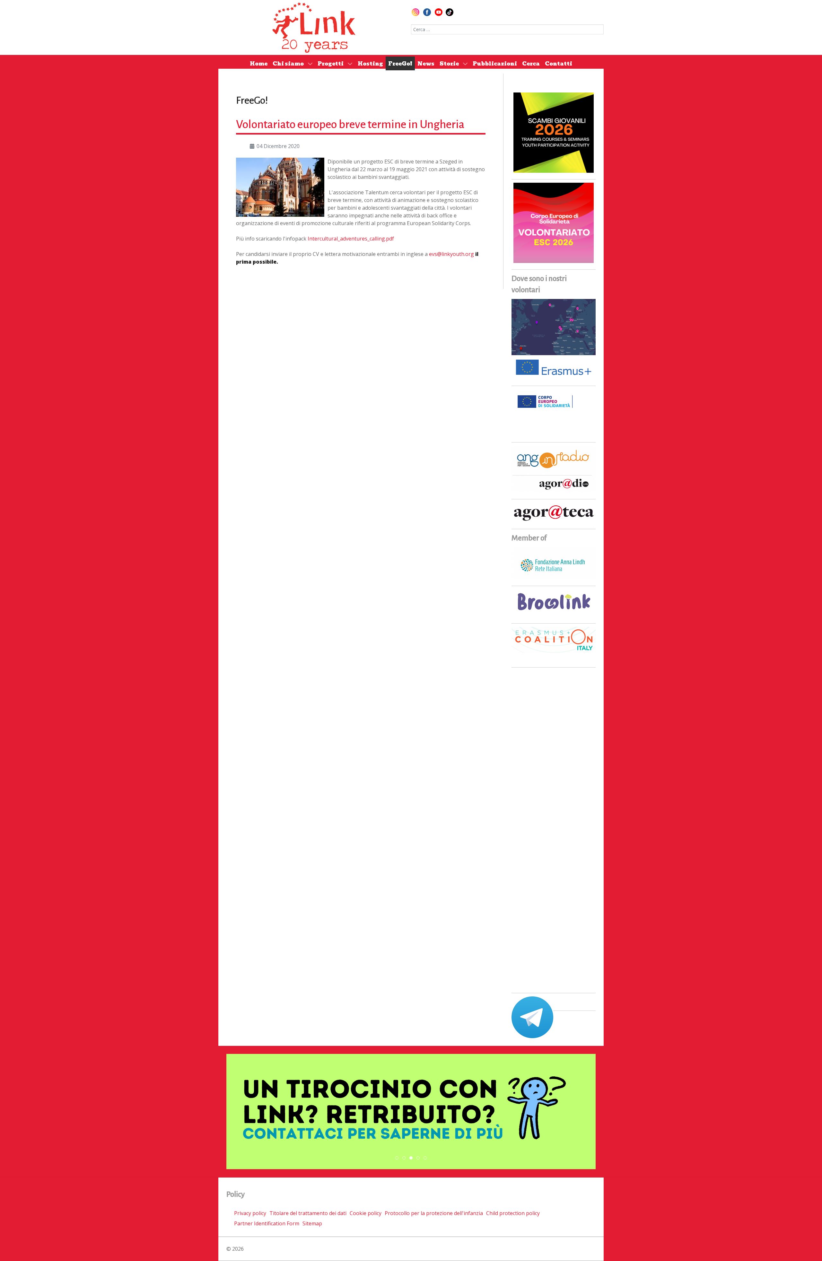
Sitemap (312, 1223)
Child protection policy (513, 1213)
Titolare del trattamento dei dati (307, 1213)
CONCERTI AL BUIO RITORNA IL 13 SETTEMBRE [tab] (405, 1158)
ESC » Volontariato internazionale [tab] (419, 1158)
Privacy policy (250, 1213)
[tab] (396, 1158)
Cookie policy (365, 1213)
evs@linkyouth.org (451, 254)
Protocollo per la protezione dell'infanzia (434, 1213)
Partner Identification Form (266, 1223)
